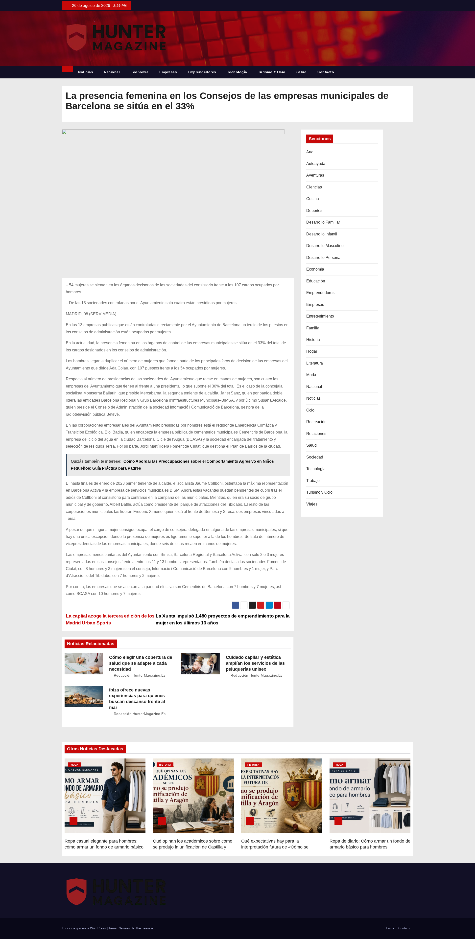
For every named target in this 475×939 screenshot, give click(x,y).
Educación (315, 281)
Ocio (310, 410)
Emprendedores (202, 72)
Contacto (325, 72)
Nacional (112, 72)
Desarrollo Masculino (325, 246)
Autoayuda (315, 163)
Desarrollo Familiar (323, 222)
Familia (312, 328)
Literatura (314, 363)
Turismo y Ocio (271, 72)
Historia (313, 340)
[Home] (67, 69)
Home (390, 928)
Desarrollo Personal (323, 257)
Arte (309, 152)
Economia (139, 72)
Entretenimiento (320, 316)
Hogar (311, 351)
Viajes (311, 504)
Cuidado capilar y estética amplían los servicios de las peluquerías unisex (255, 663)
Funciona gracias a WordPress (84, 928)
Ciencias (314, 187)
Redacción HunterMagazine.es (139, 675)
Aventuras (315, 175)
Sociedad (314, 457)
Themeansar (144, 928)
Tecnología (237, 72)
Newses (124, 928)
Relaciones (316, 434)
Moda (311, 375)
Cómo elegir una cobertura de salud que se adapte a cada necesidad (140, 663)
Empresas (168, 72)
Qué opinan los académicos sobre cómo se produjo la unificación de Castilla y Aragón (192, 847)
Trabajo (313, 481)
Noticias (85, 72)
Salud (301, 72)
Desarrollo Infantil (321, 234)
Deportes (314, 210)
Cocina (312, 199)
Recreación (316, 422)
